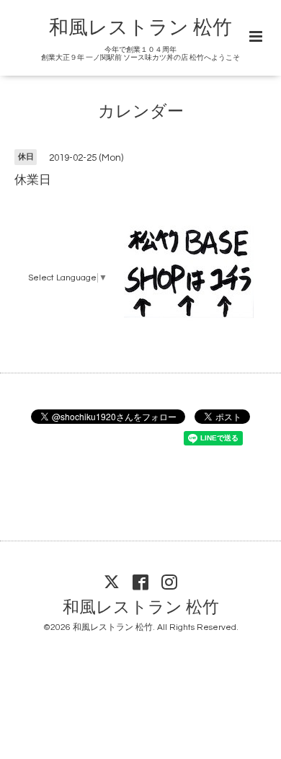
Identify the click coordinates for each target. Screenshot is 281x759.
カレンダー (141, 112)
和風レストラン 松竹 (140, 28)
